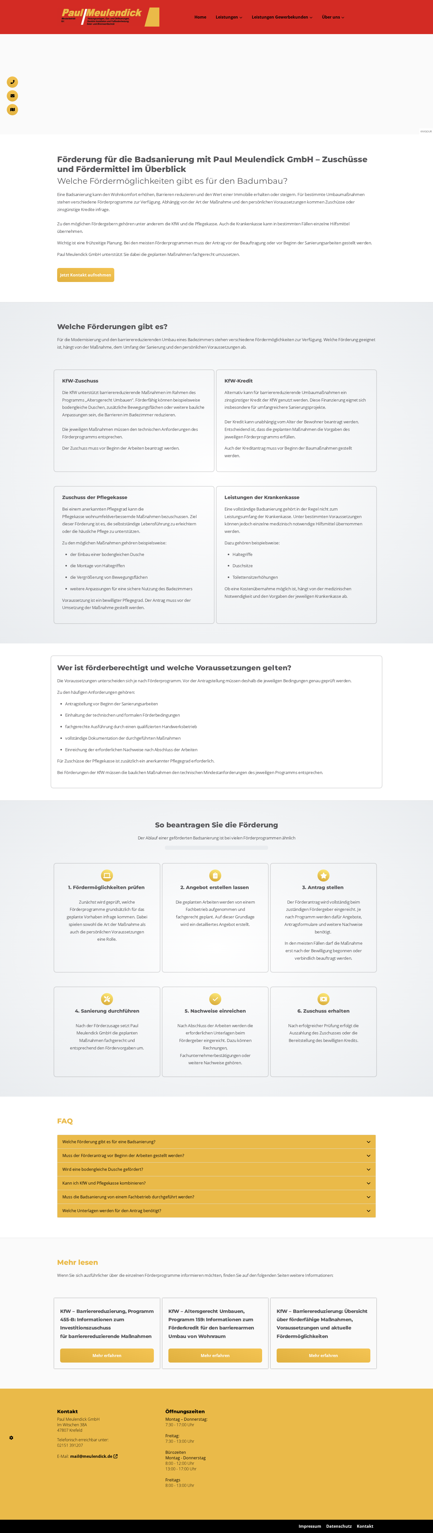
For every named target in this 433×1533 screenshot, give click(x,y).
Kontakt (365, 1526)
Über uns (331, 17)
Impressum (310, 1526)
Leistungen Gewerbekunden (280, 17)
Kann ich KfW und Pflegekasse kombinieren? (104, 1183)
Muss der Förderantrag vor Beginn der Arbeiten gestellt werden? (123, 1155)
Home (200, 17)
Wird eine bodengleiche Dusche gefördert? (102, 1169)
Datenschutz (339, 1526)
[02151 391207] (12, 82)
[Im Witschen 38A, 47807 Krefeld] (12, 109)
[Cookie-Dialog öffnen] (11, 1437)
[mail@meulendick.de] (12, 96)
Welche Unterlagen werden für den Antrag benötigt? (111, 1210)
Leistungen (227, 17)
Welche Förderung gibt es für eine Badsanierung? (108, 1141)
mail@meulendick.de (91, 1456)
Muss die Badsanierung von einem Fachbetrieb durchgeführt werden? (128, 1197)
